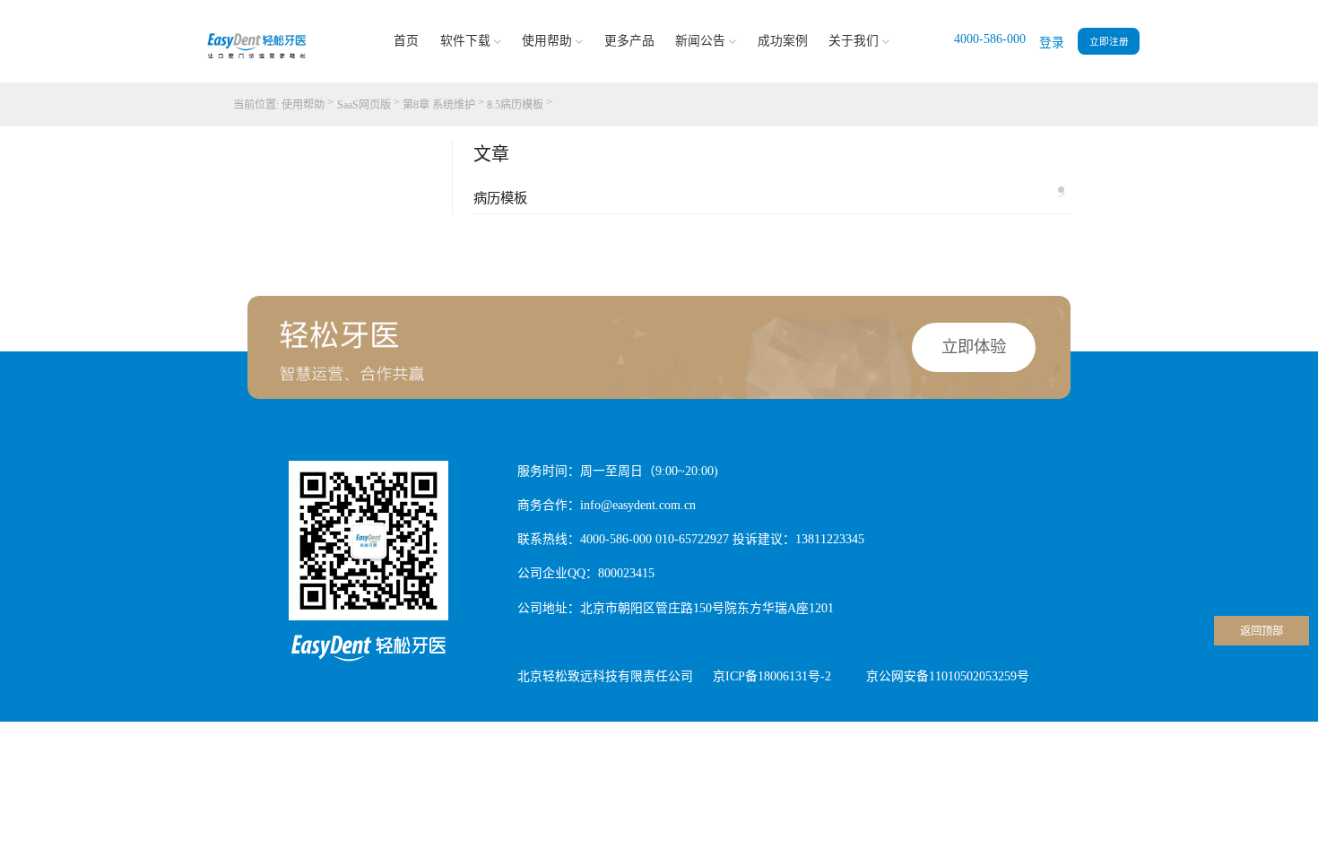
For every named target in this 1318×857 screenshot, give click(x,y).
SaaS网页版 (364, 105)
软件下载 (465, 41)
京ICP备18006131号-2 (772, 676)
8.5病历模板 (515, 105)
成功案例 (783, 41)
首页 (406, 41)
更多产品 (629, 41)
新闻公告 (700, 41)
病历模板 (769, 195)
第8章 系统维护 (439, 105)
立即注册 (1109, 41)
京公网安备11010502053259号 (947, 676)
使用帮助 (547, 41)
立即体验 (973, 347)
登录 (1051, 42)
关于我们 (853, 41)
